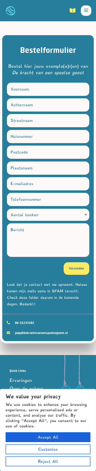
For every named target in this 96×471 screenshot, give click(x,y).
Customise (48, 449)
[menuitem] (59, 10)
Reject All (48, 461)
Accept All (48, 437)
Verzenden (76, 268)
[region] (48, 430)
